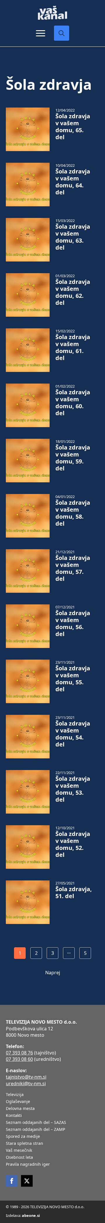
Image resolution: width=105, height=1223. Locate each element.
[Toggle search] (61, 33)
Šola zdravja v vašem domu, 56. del (72, 624)
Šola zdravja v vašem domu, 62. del (72, 292)
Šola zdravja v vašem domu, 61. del (72, 347)
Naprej (52, 972)
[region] (52, 1177)
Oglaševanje (18, 1102)
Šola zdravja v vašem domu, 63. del (72, 237)
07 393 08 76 (19, 1053)
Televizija (15, 1095)
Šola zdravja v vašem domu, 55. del (72, 679)
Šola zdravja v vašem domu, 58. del (72, 513)
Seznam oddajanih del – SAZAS (36, 1122)
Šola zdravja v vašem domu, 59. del (72, 458)
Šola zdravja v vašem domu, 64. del (72, 182)
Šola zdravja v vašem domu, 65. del (72, 127)
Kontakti (14, 1115)
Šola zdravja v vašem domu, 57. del (72, 568)
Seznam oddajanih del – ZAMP (35, 1129)
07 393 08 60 (19, 1059)
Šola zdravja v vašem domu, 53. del (72, 789)
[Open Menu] (40, 33)
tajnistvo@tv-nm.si (26, 1077)
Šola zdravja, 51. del (73, 893)
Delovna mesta (20, 1108)
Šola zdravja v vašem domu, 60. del (72, 403)
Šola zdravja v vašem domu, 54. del (72, 734)
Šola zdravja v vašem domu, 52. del (72, 844)
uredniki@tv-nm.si (26, 1083)
